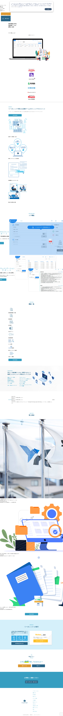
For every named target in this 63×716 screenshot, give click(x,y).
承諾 (48, 9)
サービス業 (8, 555)
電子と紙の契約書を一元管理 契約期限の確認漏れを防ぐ (9, 553)
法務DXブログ (35, 705)
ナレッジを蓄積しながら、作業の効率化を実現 (7, 607)
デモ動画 (34, 700)
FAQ (33, 709)
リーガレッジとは (3, 5)
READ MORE (15, 115)
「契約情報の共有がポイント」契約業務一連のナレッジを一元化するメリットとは (8, 499)
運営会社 (31, 714)
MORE (53, 399)
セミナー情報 (2, 8)
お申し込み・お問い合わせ (32, 681)
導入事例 (1, 7)
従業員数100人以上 (3, 502)
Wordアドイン (35, 702)
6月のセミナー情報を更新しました (17, 399)
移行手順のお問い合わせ (19, 643)
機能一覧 (1, 6)
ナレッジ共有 (11, 502)
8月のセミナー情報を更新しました (17, 397)
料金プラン (38, 665)
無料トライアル (24, 665)
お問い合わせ (7, 18)
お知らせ (1, 9)
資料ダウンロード (31, 35)
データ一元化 (12, 555)
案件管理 (14, 502)
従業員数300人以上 (3, 609)
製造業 (7, 502)
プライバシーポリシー (14, 6)
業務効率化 (10, 609)
